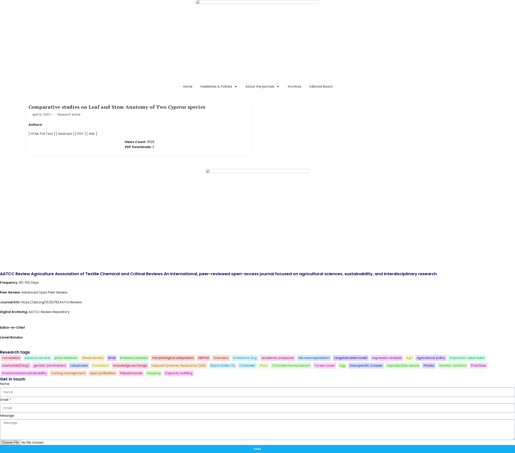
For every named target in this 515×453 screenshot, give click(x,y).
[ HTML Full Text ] (42, 133)
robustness (79, 365)
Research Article (69, 114)
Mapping (154, 373)
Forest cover (325, 365)
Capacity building (178, 373)
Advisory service (37, 358)
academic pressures (278, 358)
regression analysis (387, 358)
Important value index (467, 358)
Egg (342, 365)
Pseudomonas (131, 373)
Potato (428, 365)
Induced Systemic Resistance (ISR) (178, 365)
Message (7, 415)
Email (4, 399)
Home (187, 86)
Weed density (93, 358)
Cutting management (68, 373)
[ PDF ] (80, 133)
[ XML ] (92, 133)
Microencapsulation (314, 358)
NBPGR (203, 358)
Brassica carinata (134, 358)
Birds (112, 358)
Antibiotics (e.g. (245, 358)
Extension (221, 358)
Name (4, 383)
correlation (11, 358)
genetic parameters (50, 365)
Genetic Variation (453, 365)
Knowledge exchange (130, 365)
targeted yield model (350, 358)
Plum (264, 365)
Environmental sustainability (24, 373)
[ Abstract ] (65, 133)
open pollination (102, 373)
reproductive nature (403, 365)
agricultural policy (431, 358)
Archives (294, 86)
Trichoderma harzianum (291, 365)
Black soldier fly (222, 365)
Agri (409, 358)
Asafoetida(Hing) (15, 365)
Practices (478, 365)
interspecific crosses (366, 365)
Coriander (247, 365)
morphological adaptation (173, 358)
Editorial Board (320, 86)
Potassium (100, 365)
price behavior (66, 358)
